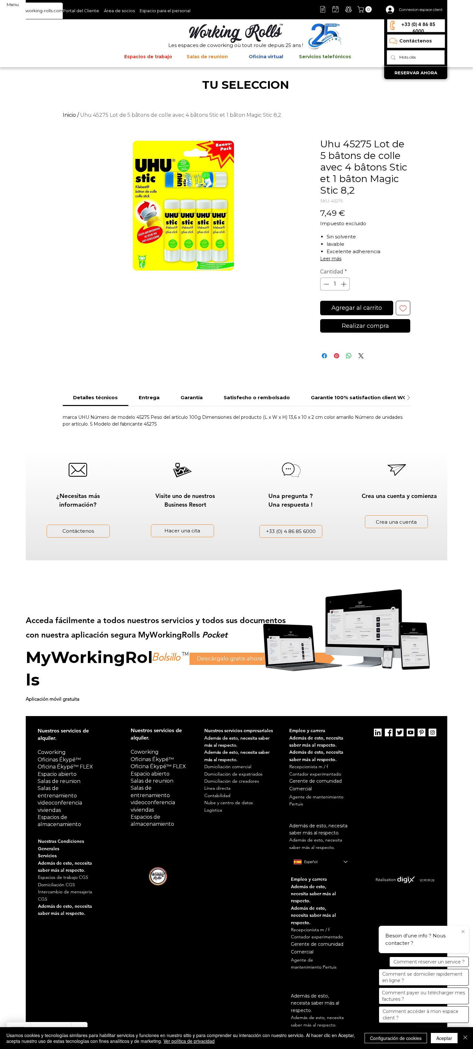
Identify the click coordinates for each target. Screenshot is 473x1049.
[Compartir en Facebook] (324, 356)
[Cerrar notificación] (463, 932)
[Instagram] (432, 732)
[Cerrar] (465, 1038)
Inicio (69, 115)
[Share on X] (361, 356)
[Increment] (344, 284)
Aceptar (444, 1038)
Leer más (330, 259)
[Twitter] (399, 732)
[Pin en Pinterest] (336, 356)
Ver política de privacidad (189, 1041)
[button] (365, 9)
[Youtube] (410, 732)
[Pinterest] (421, 732)
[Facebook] (389, 732)
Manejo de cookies (336, 872)
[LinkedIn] (378, 732)
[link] (95, 397)
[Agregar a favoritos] (403, 308)
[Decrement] (325, 284)
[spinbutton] (335, 284)
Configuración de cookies (396, 1038)
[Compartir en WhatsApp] (349, 356)
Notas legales (304, 872)
